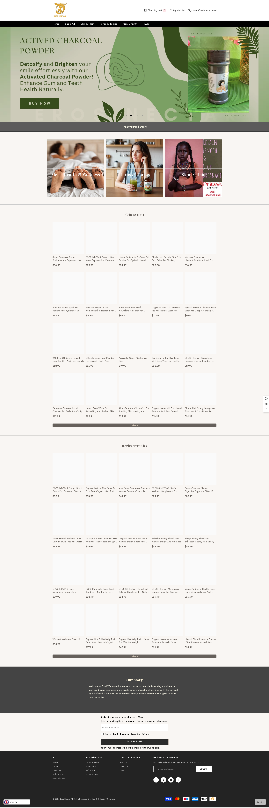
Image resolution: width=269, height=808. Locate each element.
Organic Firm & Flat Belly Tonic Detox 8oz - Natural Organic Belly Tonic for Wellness (101, 641)
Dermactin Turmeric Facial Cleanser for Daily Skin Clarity (67, 410)
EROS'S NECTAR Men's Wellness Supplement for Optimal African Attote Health (166, 490)
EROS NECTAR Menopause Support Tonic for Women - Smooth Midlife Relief (166, 590)
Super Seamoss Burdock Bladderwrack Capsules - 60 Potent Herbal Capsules (67, 259)
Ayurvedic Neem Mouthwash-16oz (133, 359)
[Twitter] (178, 780)
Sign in (191, 10)
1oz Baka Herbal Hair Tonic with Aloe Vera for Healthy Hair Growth (165, 359)
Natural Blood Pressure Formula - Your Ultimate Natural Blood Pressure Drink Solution (200, 641)
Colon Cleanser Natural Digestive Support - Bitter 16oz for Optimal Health (200, 490)
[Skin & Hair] (193, 168)
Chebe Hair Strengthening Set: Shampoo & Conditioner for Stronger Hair (200, 410)
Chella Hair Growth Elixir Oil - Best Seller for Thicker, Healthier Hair (166, 259)
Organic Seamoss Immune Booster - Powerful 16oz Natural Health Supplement (165, 641)
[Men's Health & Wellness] (75, 168)
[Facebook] (156, 780)
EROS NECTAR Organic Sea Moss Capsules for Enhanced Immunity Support (100, 259)
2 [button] (131, 115)
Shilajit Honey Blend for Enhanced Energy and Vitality (199, 540)
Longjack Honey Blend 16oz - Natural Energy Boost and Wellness (133, 540)
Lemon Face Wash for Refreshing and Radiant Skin (100, 410)
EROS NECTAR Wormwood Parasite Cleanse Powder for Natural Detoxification (199, 359)
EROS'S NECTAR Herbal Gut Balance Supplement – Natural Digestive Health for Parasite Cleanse (134, 590)
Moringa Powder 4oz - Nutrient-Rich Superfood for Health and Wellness (199, 259)
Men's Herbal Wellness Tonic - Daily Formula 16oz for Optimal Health (68, 540)
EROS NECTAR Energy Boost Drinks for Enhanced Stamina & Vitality (68, 490)
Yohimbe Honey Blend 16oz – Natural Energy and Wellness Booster (167, 540)
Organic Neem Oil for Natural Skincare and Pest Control (167, 410)
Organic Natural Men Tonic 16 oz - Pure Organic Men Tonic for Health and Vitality (100, 490)
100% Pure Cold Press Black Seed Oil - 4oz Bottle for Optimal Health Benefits (100, 590)
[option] (134, 74)
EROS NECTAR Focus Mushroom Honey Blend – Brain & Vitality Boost (66, 590)
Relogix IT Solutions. (106, 799)
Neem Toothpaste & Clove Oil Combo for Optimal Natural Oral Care (134, 259)
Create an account (207, 10)
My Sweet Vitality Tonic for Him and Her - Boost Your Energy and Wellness (101, 540)
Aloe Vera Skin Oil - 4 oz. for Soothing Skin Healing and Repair (134, 410)
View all (136, 425)
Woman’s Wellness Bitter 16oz (67, 639)
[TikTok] (171, 780)
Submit (204, 769)
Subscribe (134, 741)
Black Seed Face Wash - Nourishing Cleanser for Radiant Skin (131, 309)
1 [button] (127, 115)
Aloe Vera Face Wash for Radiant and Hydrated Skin (66, 309)
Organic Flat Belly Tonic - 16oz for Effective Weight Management (134, 641)
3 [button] (134, 115)
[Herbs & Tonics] (134, 168)
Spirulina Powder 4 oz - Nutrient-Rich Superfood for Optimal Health (100, 309)
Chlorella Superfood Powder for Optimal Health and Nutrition (100, 359)
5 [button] (142, 115)
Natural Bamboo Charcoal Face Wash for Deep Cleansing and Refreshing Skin (200, 309)
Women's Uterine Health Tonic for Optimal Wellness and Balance (199, 590)
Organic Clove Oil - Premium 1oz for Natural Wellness (166, 309)
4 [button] (138, 115)
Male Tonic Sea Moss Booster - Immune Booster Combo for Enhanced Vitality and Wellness (134, 490)
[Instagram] (163, 780)
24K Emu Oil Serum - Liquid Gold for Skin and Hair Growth (68, 359)
